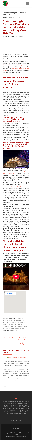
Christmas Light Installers (9, 322)
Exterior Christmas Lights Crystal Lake (15, 338)
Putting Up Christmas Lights (19, 328)
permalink (14, 330)
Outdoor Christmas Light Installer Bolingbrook (23, 342)
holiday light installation (14, 324)
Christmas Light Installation (16, 320)
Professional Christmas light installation (15, 187)
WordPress (22, 436)
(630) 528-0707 (16, 421)
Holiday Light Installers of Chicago (13, 65)
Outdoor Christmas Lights (14, 326)
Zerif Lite (9, 436)
